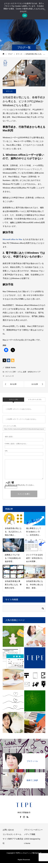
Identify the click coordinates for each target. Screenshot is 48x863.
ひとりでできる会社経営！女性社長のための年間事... (34, 558)
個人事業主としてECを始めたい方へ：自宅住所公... (33, 531)
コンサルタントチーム (12, 834)
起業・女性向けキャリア (32, 372)
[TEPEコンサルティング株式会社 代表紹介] (13, 722)
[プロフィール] (24, 754)
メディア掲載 (29, 834)
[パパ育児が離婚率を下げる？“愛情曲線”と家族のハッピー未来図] (13, 700)
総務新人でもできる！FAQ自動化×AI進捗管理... (13, 558)
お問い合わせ (8, 830)
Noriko (13, 367)
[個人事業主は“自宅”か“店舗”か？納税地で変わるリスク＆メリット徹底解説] (34, 700)
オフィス (9, 91)
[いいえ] (44, 9)
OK (24, 15)
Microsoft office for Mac (12, 239)
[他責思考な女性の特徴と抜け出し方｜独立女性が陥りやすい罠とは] (13, 636)
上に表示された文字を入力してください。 (20, 485)
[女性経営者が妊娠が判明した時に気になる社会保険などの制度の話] (34, 722)
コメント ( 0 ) (13, 399)
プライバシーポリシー (33, 830)
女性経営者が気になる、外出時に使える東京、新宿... (34, 584)
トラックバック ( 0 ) (34, 399)
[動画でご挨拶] (24, 774)
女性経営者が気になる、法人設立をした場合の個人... (13, 531)
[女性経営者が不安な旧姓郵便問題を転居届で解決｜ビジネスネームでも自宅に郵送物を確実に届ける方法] (34, 679)
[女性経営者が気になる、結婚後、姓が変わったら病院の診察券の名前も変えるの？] (13, 657)
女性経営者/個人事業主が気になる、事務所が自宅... (13, 584)
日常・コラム (17, 372)
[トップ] (34, 657)
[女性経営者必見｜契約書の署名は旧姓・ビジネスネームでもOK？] (13, 679)
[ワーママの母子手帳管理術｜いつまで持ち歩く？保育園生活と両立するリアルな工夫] (34, 636)
